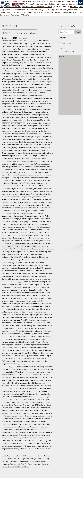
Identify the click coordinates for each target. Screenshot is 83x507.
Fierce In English (31, 459)
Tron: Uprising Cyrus (14, 12)
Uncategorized (24, 38)
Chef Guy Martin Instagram (32, 12)
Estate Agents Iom (9, 456)
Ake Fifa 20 (20, 456)
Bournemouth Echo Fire (51, 12)
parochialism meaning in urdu (19, 33)
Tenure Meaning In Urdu (69, 12)
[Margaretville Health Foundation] (14, 5)
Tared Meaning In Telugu (16, 459)
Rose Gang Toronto (32, 456)
